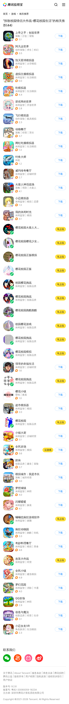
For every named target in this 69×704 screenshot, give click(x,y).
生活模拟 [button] (31, 77)
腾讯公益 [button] (7, 676)
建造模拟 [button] (31, 574)
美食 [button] (36, 546)
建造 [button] (29, 463)
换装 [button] (29, 505)
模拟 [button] (29, 201)
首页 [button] (5, 13)
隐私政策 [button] (41, 676)
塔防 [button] (24, 187)
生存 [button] (36, 615)
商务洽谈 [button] (47, 673)
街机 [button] (17, 160)
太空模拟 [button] (31, 63)
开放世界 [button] (31, 105)
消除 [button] (29, 587)
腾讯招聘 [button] (59, 673)
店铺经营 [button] (31, 174)
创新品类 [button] (20, 463)
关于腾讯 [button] (7, 673)
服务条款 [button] (36, 673)
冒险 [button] (31, 36)
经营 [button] (24, 132)
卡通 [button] (36, 587)
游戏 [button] (13, 13)
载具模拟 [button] (31, 118)
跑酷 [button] (29, 532)
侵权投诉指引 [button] (55, 676)
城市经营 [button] (27, 477)
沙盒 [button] (24, 36)
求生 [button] (29, 49)
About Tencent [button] (22, 673)
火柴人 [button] (32, 187)
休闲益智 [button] (20, 63)
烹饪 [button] (31, 132)
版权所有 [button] (19, 676)
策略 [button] (17, 36)
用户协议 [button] (7, 679)
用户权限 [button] (30, 676)
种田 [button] (29, 491)
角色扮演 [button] (20, 629)
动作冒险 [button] (20, 49)
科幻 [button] (36, 49)
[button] (13, 4)
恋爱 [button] (36, 201)
